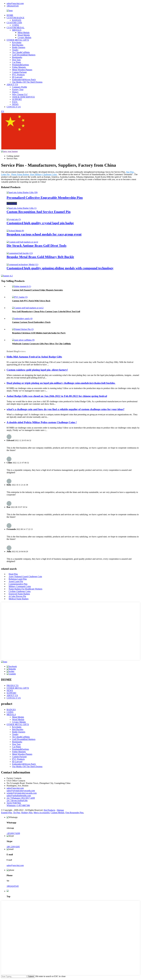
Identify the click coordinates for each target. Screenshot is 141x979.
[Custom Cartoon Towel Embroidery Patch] (22, 318)
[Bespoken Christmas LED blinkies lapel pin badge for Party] (23, 329)
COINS (15, 25)
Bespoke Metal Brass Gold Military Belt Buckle (40, 257)
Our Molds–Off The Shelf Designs (27, 82)
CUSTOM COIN (14, 22)
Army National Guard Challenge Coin (25, 576)
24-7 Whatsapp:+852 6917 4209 (21, 798)
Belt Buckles (17, 45)
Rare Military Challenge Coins (43, 174)
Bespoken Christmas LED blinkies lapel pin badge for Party (39, 333)
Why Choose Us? (20, 94)
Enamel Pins (6, 812)
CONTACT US (14, 107)
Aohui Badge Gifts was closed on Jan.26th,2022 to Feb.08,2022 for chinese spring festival (57, 396)
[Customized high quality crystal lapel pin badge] (14, 219)
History (15, 92)
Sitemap (60, 810)
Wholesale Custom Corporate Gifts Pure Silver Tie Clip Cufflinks (41, 344)
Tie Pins (16, 812)
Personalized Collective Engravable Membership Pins (45, 197)
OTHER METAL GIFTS (18, 40)
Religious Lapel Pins (18, 579)
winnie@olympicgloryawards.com (22, 793)
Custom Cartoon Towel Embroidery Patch (31, 322)
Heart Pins (13, 574)
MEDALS (16, 30)
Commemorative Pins (18, 584)
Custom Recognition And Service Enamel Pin (38, 212)
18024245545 (13, 6)
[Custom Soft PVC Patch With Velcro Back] (20, 297)
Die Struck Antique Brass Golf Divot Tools (36, 245)
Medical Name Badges (19, 599)
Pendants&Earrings (20, 65)
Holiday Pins (26, 812)
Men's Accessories (42, 812)
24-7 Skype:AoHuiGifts (17, 800)
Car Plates (16, 62)
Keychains (16, 42)
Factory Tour (17, 89)
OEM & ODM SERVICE (23, 97)
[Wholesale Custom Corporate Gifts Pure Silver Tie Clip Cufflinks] (23, 340)
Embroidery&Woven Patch (24, 79)
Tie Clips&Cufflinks (21, 52)
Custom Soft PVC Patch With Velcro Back (31, 301)
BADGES (16, 20)
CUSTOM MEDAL (16, 27)
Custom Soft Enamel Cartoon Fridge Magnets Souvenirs (37, 290)
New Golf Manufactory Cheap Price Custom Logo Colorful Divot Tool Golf (46, 311)
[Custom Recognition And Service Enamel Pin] (21, 208)
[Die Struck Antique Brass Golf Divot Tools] (22, 242)
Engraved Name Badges (19, 594)
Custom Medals (57, 812)
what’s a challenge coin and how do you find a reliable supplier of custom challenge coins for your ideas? (65, 409)
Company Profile (19, 87)
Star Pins (130, 172)
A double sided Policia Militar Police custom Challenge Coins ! (42, 422)
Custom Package (19, 72)
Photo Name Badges (20, 174)
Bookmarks (17, 57)
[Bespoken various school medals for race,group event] (15, 230)
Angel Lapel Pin (16, 581)
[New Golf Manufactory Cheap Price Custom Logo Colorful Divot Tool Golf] (28, 308)
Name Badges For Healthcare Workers (25, 589)
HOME (10, 15)
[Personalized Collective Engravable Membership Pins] (22, 192)
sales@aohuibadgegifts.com (19, 795)
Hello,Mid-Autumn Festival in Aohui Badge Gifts (34, 356)
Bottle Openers (18, 47)
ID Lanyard (17, 77)
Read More (12, 203)
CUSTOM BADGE (15, 17)
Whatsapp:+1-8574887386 (18, 805)
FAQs (14, 102)
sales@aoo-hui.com (15, 3)
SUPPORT (17, 99)
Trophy (15, 50)
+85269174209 (13, 833)
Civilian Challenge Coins (20, 591)
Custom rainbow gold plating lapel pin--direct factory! (37, 369)
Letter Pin (5, 174)
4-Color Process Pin (17, 596)
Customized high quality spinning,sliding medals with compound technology (60, 268)
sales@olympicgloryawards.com (21, 790)
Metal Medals (23, 32)
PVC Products (18, 74)
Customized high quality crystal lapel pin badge (40, 223)
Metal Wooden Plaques (22, 69)
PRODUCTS (12, 685)
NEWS (15, 104)
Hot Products (49, 810)
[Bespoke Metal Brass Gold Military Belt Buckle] (20, 253)
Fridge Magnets (19, 67)
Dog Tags (16, 60)
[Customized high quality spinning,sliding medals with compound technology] (22, 264)
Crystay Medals (24, 37)
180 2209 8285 (13, 846)
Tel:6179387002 (14, 803)
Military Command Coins (20, 586)
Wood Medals (24, 35)
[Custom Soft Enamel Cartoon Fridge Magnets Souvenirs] (21, 286)
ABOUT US (12, 84)
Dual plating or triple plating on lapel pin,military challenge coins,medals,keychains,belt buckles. (61, 383)
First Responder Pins (74, 812)
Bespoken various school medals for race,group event (44, 234)
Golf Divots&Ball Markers (23, 55)
